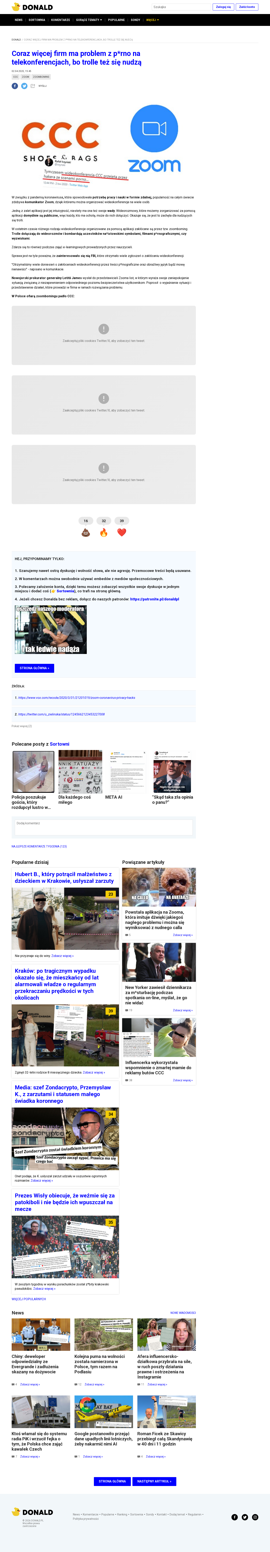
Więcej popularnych (29, 1299)
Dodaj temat (177, 1514)
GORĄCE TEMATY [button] (87, 20)
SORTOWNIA (37, 20)
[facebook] (16, 86)
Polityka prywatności (86, 1518)
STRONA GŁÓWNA (112, 1481)
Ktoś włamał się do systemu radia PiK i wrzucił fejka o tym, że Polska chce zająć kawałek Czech (39, 1441)
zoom (25, 76)
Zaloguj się (223, 6)
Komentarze (90, 1514)
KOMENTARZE (60, 20)
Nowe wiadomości (183, 1312)
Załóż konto (247, 6)
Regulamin (194, 1514)
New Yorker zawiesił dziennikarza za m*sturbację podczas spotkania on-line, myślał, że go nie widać (158, 995)
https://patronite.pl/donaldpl (154, 599)
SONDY (135, 20)
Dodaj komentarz (28, 823)
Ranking (122, 1514)
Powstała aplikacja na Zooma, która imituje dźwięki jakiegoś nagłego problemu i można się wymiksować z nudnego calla (154, 920)
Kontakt (162, 1514)
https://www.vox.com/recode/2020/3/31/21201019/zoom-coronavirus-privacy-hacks (75, 698)
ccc (15, 76)
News (76, 1514)
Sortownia (65, 591)
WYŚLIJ (43, 86)
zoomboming (41, 76)
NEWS (19, 20)
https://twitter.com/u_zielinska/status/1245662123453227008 (60, 714)
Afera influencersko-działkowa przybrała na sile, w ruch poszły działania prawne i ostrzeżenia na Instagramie (164, 1366)
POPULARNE (116, 20)
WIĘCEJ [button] (151, 20)
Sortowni (59, 744)
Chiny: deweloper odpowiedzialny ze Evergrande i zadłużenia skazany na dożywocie (35, 1364)
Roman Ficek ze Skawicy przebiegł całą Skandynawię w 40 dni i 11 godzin (164, 1438)
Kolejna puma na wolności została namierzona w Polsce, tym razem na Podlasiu (100, 1364)
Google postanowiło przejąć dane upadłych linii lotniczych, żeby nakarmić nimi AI (104, 1438)
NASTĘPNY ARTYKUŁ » (154, 1481)
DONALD (16, 39)
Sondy (150, 1514)
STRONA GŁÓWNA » (34, 668)
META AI (113, 797)
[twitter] (25, 86)
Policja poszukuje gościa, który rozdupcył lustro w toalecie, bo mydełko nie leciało (32, 807)
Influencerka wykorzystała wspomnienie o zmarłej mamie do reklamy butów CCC (158, 1067)
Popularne (107, 1514)
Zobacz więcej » (62, 956)
